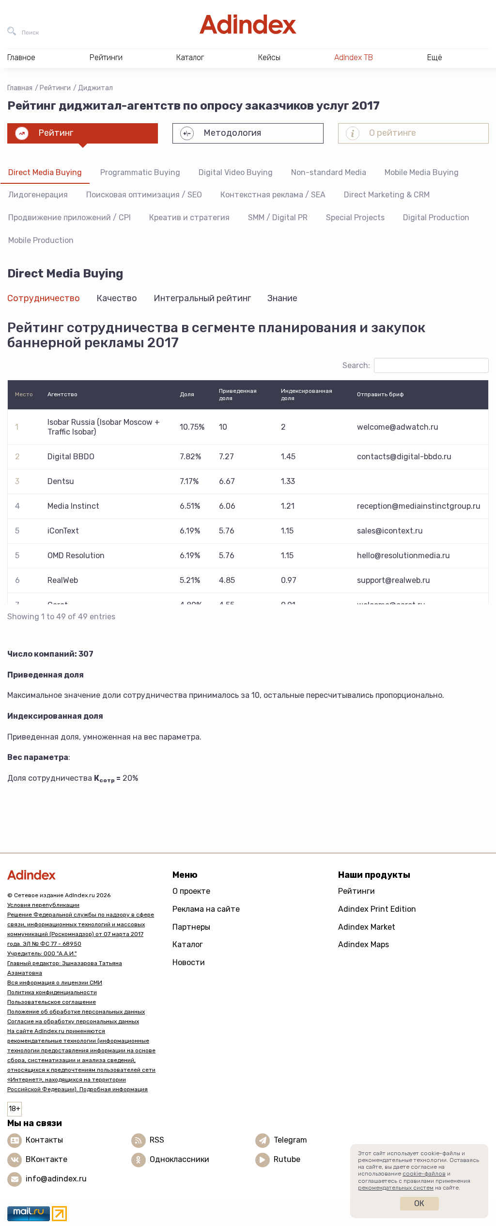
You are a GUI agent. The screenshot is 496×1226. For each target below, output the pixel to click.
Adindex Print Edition (377, 909)
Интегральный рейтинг (202, 298)
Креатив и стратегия (189, 217)
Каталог (187, 944)
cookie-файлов (424, 1173)
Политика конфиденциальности (52, 992)
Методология (232, 133)
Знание (282, 298)
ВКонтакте (46, 1159)
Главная (19, 88)
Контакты (44, 1140)
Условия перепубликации (43, 905)
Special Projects (355, 217)
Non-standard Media (328, 172)
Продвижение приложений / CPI (69, 217)
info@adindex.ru (56, 1178)
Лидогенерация (38, 194)
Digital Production (436, 217)
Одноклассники (179, 1159)
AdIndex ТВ (353, 57)
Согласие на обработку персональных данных (73, 1021)
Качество (116, 298)
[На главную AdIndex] (248, 24)
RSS (157, 1140)
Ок (419, 1203)
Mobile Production (41, 240)
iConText (63, 530)
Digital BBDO (70, 456)
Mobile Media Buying (422, 172)
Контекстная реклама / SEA (273, 194)
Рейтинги (55, 88)
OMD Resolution (76, 555)
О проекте (191, 891)
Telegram (290, 1140)
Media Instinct (73, 506)
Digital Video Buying (236, 172)
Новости (188, 962)
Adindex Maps (363, 944)
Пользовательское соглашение (51, 1002)
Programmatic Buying (140, 172)
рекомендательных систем (396, 1187)
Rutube (287, 1159)
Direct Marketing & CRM (387, 194)
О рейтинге (392, 133)
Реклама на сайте (206, 909)
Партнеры (191, 927)
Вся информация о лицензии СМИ (54, 982)
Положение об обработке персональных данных (76, 1011)
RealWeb (62, 580)
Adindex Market (366, 927)
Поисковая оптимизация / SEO (144, 194)
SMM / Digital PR (278, 217)
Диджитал (95, 88)
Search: (356, 365)
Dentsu (60, 481)
